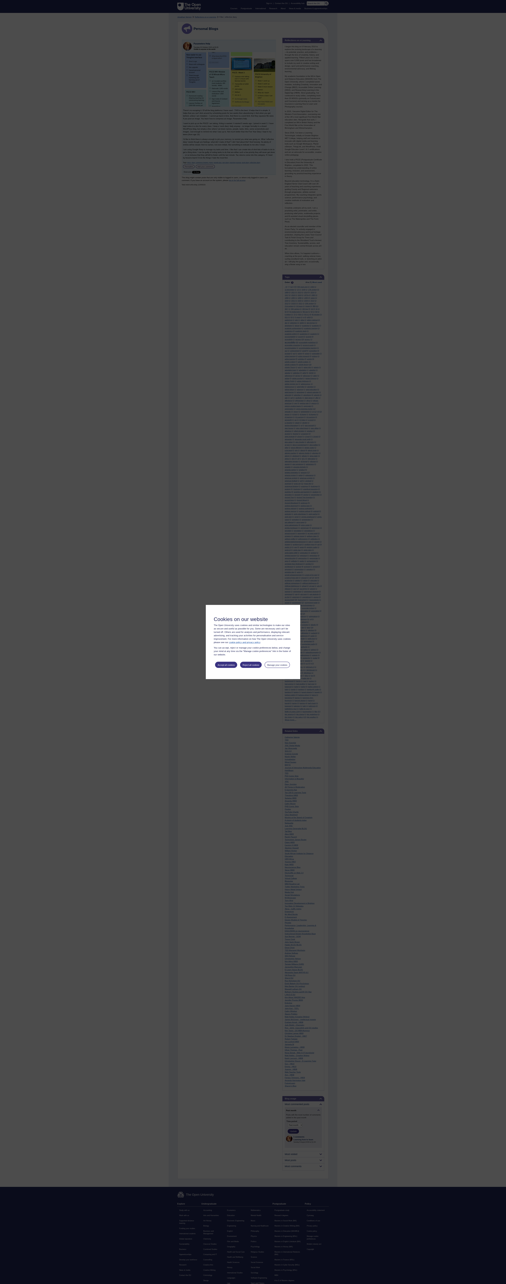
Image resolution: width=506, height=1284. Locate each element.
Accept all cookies (226, 665)
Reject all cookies (251, 665)
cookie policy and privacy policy (244, 642)
